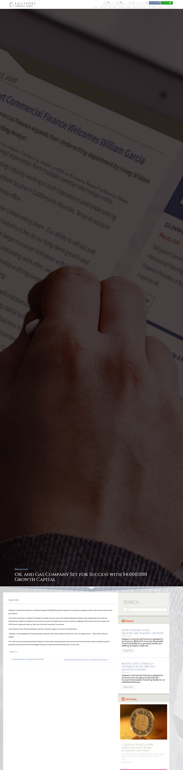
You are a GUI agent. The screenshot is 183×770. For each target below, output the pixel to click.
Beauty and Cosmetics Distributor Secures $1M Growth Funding (138, 666)
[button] (107, 2)
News (129, 7)
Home (96, 7)
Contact (169, 7)
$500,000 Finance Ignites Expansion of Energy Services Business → (87, 660)
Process (122, 7)
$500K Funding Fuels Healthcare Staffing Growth (142, 632)
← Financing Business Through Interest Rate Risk (27, 659)
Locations (153, 7)
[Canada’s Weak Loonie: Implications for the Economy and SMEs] (143, 722)
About (161, 7)
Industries (112, 7)
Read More (128, 651)
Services (103, 7)
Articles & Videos (139, 7)
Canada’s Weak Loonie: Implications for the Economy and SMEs (138, 747)
